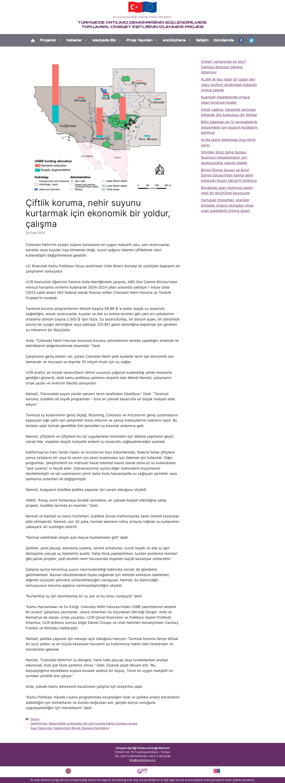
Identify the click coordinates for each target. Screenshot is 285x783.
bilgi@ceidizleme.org (142, 760)
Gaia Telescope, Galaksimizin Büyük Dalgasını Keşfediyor (70, 728)
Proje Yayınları (139, 40)
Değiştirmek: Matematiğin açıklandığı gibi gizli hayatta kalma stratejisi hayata (83, 723)
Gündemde (224, 40)
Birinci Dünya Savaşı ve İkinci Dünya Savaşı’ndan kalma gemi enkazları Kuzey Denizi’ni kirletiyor (229, 175)
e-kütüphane (174, 40)
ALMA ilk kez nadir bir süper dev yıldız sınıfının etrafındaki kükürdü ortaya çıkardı (229, 84)
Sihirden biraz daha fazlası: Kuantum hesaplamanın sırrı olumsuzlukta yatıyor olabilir (224, 157)
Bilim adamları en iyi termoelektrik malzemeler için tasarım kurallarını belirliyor (229, 127)
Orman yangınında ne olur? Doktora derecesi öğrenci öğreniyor (223, 67)
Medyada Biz (104, 40)
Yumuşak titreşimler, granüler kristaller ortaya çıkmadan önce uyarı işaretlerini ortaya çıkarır (227, 205)
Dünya (34, 719)
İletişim (202, 40)
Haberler (74, 40)
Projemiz (48, 40)
